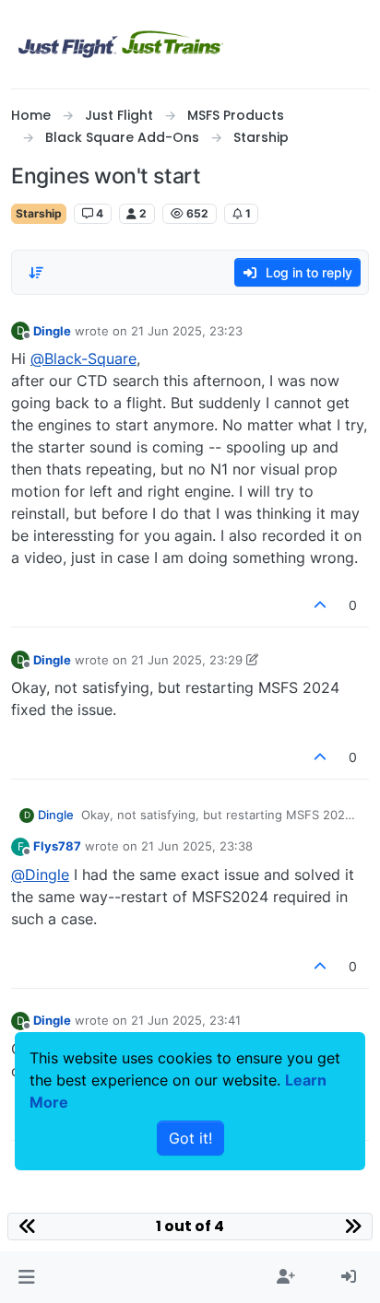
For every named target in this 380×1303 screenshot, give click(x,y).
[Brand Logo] (120, 44)
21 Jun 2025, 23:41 (186, 1020)
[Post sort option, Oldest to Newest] (36, 273)
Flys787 (57, 846)
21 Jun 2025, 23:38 (197, 846)
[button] (26, 1277)
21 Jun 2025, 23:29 (187, 659)
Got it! (190, 1138)
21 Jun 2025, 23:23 (187, 330)
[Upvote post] (321, 605)
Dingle (52, 330)
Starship (39, 213)
